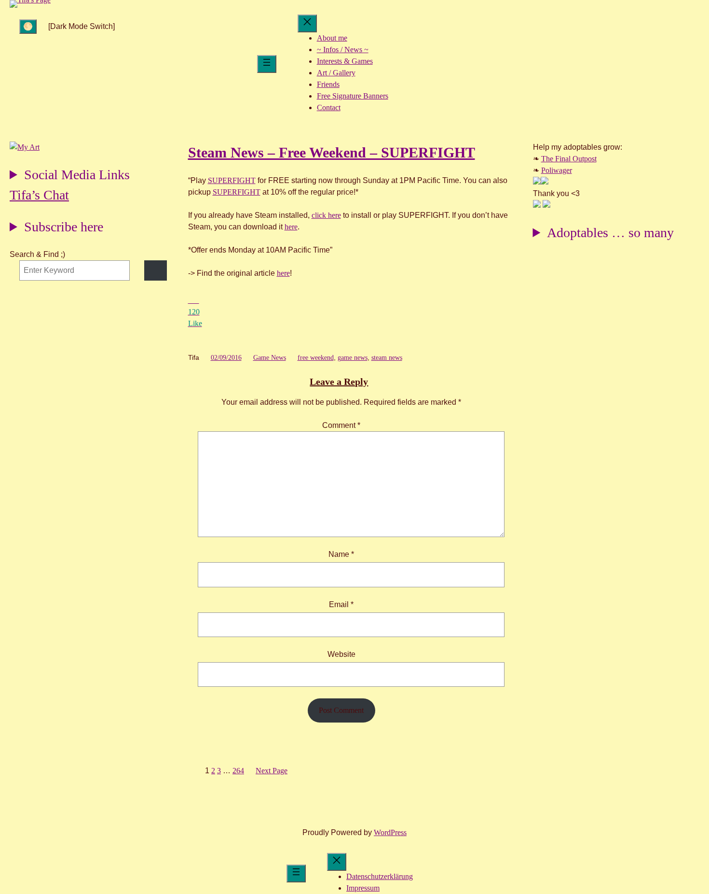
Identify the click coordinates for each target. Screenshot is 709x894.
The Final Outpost (569, 159)
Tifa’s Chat (39, 194)
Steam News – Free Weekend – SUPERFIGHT (331, 152)
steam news (386, 357)
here (291, 227)
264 (238, 770)
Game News (269, 357)
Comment (341, 425)
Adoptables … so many (610, 232)
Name (341, 554)
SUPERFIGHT (232, 180)
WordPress (390, 832)
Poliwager (556, 170)
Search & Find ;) (37, 254)
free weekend (316, 357)
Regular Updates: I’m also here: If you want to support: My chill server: (70, 176)
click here (326, 215)
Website (341, 654)
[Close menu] (307, 23)
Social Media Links (77, 174)
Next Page (271, 770)
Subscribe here (63, 226)
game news (353, 357)
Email (341, 604)
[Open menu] (266, 64)
